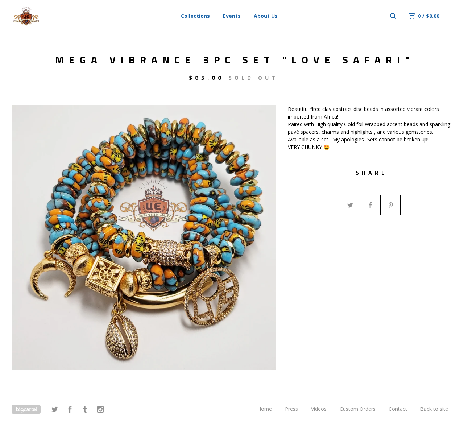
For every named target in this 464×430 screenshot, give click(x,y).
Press (291, 408)
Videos (319, 408)
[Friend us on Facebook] (70, 410)
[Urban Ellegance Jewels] (49, 16)
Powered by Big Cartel (26, 409)
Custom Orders (358, 408)
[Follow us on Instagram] (100, 410)
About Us (266, 15)
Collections (195, 15)
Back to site (434, 408)
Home (264, 408)
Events (232, 15)
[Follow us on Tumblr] (85, 410)
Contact (398, 408)
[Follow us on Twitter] (54, 410)
